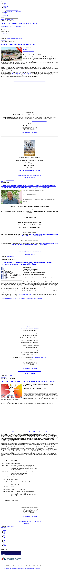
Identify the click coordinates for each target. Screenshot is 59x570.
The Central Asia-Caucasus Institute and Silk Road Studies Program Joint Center (21, 568)
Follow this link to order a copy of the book (29, 170)
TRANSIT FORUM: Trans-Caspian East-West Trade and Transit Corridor (28, 381)
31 (4, 541)
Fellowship (5, 15)
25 (4, 533)
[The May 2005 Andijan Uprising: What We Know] (13, 26)
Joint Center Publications (12, 10)
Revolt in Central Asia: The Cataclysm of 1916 (18, 44)
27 (4, 536)
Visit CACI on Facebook (29, 177)
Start (4, 530)
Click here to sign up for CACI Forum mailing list (29, 175)
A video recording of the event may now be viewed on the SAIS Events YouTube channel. (21, 298)
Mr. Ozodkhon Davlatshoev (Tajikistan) (29, 328)
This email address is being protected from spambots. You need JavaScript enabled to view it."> (35, 244)
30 (4, 540)
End (4, 546)
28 (4, 537)
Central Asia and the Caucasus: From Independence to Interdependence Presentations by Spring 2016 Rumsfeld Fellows (27, 263)
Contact (5, 12)
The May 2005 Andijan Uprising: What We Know (19, 23)
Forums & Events (10, 180)
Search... (3, 17)
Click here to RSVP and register (29, 132)
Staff (4, 14)
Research (5, 6)
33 (4, 544)
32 (4, 542)
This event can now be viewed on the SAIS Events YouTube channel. (29, 81)
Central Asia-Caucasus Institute (39, 121)
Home (4, 3)
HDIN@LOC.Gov (38, 235)
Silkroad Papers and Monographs (13, 11)
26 (4, 535)
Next (4, 545)
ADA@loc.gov (43, 244)
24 (4, 532)
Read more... (3, 40)
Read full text (4, 33)
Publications (6, 8)
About (4, 5)
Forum (4, 7)
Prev (4, 531)
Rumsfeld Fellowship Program (25, 294)
